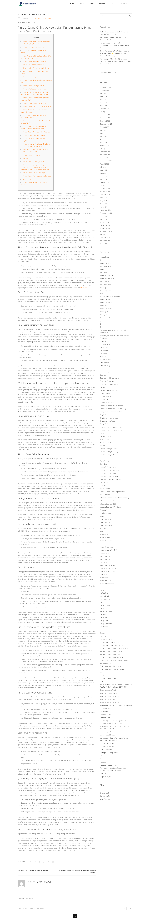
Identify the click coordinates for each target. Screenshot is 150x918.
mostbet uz (104, 578)
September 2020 (106, 213)
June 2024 (103, 96)
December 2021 (106, 188)
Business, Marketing (107, 381)
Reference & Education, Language (111, 651)
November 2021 (106, 192)
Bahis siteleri (104, 350)
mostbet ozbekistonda (108, 568)
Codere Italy (104, 399)
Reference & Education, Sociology (111, 657)
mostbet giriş (104, 553)
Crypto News (104, 415)
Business (103, 375)
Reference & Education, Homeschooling (114, 648)
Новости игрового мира (108, 765)
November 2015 (106, 241)
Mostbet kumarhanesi (107, 565)
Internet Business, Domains (109, 501)
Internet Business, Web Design (111, 507)
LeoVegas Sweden (106, 525)
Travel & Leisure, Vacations (109, 702)
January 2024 (104, 112)
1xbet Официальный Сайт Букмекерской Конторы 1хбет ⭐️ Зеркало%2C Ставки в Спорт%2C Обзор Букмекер (114, 53)
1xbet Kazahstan (106, 318)
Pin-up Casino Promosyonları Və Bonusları (37, 176)
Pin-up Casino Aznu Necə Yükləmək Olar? (37, 106)
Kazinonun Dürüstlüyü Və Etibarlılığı (35, 103)
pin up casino (84, 288)
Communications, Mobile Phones (111, 406)
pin (101, 602)
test (101, 681)
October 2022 (105, 158)
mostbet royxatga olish (108, 571)
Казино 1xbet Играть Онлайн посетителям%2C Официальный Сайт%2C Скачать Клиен (115, 45)
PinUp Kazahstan (106, 624)
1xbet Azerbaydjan (106, 302)
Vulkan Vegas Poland (107, 743)
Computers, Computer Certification (112, 412)
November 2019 (106, 228)
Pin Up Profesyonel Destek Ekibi (34, 47)
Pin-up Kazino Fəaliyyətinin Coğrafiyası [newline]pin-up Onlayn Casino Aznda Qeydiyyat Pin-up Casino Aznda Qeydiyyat (35, 167)
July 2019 (103, 235)
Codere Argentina (106, 396)
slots (101, 672)
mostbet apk (104, 535)
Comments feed (105, 796)
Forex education (105, 458)
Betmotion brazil (105, 360)
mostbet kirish (105, 562)
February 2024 (105, 109)
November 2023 (106, 118)
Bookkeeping (104, 372)
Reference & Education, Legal (110, 654)
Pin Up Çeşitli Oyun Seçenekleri (33, 162)
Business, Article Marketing (109, 378)
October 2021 (105, 195)
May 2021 (103, 201)
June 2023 (103, 133)
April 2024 (103, 102)
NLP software (104, 593)
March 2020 (104, 219)
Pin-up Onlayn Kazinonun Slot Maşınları (36, 132)
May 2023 (103, 136)
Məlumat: (26, 158)
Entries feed (104, 793)
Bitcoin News (104, 363)
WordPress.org (105, 799)
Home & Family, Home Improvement (112, 492)
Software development (108, 678)
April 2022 (103, 176)
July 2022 (103, 167)
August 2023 (104, 127)
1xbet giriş (103, 315)
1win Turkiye (104, 282)
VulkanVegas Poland (107, 746)
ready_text (103, 636)
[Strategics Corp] (27, 5)
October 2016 (105, 238)
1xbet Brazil (104, 305)
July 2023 (103, 130)
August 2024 (104, 90)
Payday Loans (105, 599)
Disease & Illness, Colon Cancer (111, 430)
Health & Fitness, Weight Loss (110, 479)
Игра (101, 756)
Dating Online (104, 424)
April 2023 (103, 139)
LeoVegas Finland (106, 519)
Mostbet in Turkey (106, 556)
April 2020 (103, 216)
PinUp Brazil (104, 621)
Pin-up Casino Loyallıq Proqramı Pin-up (36, 61)
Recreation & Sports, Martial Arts (111, 645)
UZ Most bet (104, 711)
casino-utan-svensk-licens (109, 390)
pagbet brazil (104, 596)
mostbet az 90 (105, 538)
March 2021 (104, 207)
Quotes (102, 633)
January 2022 (104, 185)
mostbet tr (104, 575)
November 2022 (106, 155)
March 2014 (104, 244)
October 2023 (105, 121)
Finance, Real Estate (107, 442)
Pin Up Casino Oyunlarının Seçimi (34, 173)
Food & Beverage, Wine (108, 455)
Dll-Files (102, 433)
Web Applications (106, 750)
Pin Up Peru (104, 614)
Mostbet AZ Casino (106, 541)
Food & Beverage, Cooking (109, 452)
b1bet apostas (105, 347)
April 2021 (103, 204)
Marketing (103, 528)
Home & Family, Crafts (107, 489)
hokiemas (103, 485)
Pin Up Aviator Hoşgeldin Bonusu (34, 135)
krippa (102, 516)
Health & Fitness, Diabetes (109, 473)
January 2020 (104, 222)
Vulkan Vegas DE (106, 732)
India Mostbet (105, 495)
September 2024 (106, 87)
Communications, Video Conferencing (113, 409)
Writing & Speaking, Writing (109, 753)
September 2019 (106, 231)
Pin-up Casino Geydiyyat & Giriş (33, 86)
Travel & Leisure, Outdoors (109, 696)
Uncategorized (105, 708)
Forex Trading (104, 461)
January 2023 (104, 149)
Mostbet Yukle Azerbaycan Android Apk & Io (33, 870)
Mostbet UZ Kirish (106, 581)
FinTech (102, 446)
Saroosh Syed (43, 881)
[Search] (130, 16)
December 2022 (106, 152)
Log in (102, 790)
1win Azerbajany (105, 266)
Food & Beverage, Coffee (108, 449)
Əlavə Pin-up (27, 179)
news (102, 590)
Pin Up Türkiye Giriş (29, 77)
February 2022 (105, 182)
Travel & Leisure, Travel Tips (109, 699)
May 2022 (103, 173)
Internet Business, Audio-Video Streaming (114, 498)
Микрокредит (105, 759)
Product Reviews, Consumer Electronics (114, 630)
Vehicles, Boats (105, 715)
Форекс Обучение (106, 777)
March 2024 (104, 106)
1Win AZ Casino (105, 263)
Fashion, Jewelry (105, 436)
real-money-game (106, 639)
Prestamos (104, 627)
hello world (104, 482)
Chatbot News (105, 393)
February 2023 (105, 145)
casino (102, 387)
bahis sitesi (104, 353)
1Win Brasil (104, 269)
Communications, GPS (107, 403)
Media (102, 532)
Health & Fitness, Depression (110, 470)
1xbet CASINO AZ (106, 309)
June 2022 (103, 170)
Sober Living (104, 675)
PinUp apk (38, 18)
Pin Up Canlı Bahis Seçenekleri (33, 65)
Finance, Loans (105, 439)
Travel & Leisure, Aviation (108, 690)
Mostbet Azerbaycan (107, 547)
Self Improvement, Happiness (110, 666)
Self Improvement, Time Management (113, 669)
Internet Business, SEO (108, 504)
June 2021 (103, 198)
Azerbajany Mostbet (107, 344)
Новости (103, 762)
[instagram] (130, 908)
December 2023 (106, 115)
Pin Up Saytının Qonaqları (31, 155)
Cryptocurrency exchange (109, 418)
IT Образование (106, 513)
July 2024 (103, 93)
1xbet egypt (104, 312)
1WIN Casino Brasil (106, 275)
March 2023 (104, 142)
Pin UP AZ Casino (106, 605)
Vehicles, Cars (105, 718)
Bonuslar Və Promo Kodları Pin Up (34, 89)
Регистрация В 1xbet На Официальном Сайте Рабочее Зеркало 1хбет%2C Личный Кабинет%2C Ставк (115, 61)
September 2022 (106, 161)
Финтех (103, 774)
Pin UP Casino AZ (106, 611)
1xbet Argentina (105, 291)
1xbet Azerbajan (105, 299)
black (102, 369)
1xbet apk (103, 288)
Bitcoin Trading (105, 366)
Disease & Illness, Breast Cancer (111, 427)
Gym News (104, 464)
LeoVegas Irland (105, 522)
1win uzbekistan (105, 285)
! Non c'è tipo (104, 257)
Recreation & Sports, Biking (109, 642)
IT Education (104, 510)
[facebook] (125, 908)
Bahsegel (103, 356)
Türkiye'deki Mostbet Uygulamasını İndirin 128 (116, 705)
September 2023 (106, 124)
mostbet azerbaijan (107, 544)
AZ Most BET (104, 341)
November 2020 (106, 210)
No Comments (47, 18)
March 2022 (104, 179)
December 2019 (106, 225)
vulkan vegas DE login (107, 735)
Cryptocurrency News (107, 421)
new (101, 587)
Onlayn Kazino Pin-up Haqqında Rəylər (36, 68)
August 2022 (104, 164)
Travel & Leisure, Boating (108, 693)
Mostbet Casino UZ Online (109, 550)
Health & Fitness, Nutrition (109, 476)
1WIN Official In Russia (107, 278)
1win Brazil (103, 272)
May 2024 (103, 99)
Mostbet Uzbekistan (107, 584)
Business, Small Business (109, 384)
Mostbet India (105, 559)
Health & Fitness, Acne (108, 467)
